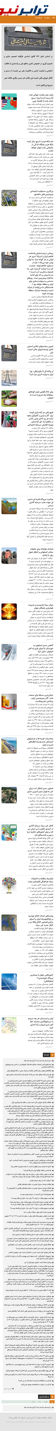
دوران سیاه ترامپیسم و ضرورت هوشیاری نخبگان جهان (40, 606)
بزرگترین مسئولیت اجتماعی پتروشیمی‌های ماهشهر (41, 193)
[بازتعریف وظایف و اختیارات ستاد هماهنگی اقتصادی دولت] (9, 893)
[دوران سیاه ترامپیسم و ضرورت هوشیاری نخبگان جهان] (9, 619)
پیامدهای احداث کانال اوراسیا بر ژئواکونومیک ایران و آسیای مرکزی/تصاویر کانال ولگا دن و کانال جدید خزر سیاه (40, 920)
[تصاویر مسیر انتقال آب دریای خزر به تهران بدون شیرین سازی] (9, 802)
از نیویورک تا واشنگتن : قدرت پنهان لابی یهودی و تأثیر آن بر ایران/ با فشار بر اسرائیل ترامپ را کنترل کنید (29, 1257)
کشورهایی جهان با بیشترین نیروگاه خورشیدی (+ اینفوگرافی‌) (41, 978)
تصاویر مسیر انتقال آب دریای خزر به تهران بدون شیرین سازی (40, 790)
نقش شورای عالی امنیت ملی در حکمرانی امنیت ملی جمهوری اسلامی (29, 1252)
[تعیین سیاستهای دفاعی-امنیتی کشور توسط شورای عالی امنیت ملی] (9, 360)
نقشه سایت (41, 1417)
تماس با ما (13, 1417)
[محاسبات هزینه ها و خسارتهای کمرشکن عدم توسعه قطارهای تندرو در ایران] (9, 753)
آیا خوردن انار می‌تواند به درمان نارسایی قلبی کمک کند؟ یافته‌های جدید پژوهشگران (31, 1312)
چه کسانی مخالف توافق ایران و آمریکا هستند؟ (37, 1170)
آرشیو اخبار (8, 1388)
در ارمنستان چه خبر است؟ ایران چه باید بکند (37, 1060)
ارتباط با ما (38, 17)
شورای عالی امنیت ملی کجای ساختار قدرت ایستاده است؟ (33, 1248)
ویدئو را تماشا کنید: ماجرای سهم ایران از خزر (37, 1262)
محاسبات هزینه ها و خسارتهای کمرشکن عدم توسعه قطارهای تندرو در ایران (40, 742)
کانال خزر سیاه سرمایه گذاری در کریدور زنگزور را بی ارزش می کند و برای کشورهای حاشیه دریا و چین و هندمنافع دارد (40, 830)
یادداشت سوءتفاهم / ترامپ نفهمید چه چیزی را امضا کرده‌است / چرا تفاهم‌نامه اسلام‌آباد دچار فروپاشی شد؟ (31, 1161)
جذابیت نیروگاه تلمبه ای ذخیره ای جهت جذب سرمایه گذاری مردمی (40, 502)
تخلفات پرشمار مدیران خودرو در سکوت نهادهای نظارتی (34, 1184)
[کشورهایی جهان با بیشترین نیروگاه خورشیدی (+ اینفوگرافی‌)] (9, 989)
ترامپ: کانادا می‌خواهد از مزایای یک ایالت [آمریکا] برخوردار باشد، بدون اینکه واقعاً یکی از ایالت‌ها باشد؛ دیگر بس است (29, 1306)
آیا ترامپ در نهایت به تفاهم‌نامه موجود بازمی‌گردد (36, 1384)
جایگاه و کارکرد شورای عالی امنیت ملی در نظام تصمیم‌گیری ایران (31, 1102)
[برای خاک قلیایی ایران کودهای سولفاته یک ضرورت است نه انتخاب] (9, 406)
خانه (53, 17)
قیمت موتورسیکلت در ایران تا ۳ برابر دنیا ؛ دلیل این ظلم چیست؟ (31, 1198)
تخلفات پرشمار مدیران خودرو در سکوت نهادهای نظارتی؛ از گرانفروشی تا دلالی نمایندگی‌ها (30, 1189)
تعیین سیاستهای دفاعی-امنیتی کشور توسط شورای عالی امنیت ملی (40, 349)
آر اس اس (31, 1417)
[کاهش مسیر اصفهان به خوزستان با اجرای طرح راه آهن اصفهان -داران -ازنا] (9, 659)
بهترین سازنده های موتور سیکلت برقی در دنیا (38, 1212)
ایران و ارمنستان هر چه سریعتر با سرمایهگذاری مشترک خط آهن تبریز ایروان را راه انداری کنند (40, 1023)
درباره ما (47, 17)
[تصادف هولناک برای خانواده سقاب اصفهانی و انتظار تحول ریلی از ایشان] (9, 563)
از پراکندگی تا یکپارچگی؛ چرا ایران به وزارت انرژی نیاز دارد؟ (41, 373)
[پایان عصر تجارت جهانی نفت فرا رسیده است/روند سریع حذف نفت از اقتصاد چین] (9, 109)
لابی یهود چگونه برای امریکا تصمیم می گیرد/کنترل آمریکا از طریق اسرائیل (29, 1370)
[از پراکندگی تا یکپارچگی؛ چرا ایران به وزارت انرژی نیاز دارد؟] (9, 385)
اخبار (50, 1417)
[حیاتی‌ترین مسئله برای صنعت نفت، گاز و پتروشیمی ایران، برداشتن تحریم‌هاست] (9, 709)
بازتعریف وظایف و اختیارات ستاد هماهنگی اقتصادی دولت (40, 880)
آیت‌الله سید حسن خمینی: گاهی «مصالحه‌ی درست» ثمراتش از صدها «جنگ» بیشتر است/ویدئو (30, 1155)
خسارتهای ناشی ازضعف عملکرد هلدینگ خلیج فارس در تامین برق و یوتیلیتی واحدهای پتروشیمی (29, 1065)
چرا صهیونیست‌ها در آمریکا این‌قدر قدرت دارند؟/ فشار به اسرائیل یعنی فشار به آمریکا (29, 1375)
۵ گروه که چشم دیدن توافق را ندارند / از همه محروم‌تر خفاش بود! (31, 1166)
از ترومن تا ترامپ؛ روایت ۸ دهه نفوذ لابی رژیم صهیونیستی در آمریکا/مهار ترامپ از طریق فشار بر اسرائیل (29, 1365)
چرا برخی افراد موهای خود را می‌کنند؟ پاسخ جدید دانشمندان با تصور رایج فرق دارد (30, 1075)
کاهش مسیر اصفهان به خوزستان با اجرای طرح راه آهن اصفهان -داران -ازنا (40, 648)
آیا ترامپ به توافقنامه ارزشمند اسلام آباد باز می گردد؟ (34, 1380)
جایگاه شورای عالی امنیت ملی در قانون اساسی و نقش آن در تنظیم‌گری (30, 1244)
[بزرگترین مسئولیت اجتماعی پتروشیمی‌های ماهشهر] (9, 205)
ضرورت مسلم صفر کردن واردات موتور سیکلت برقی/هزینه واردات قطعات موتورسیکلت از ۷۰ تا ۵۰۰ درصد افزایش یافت (30, 1223)
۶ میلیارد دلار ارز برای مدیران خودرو (41, 1180)
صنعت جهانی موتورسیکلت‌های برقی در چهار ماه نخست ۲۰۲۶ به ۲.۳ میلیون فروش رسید (29, 1217)
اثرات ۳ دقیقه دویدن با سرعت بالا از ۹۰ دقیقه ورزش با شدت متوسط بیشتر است (29, 1291)
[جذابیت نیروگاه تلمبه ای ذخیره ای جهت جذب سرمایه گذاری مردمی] (9, 513)
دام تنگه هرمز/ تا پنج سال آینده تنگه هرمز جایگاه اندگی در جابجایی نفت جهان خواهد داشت (40, 146)
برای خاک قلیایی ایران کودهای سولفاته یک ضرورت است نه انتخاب (40, 395)
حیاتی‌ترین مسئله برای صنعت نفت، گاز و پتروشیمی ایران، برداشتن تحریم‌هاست (41, 698)
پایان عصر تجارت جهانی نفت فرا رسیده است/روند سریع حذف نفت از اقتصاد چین (41, 98)
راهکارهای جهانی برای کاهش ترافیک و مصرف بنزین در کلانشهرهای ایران (29, 1070)
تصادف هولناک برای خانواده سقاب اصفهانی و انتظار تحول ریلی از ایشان (41, 552)
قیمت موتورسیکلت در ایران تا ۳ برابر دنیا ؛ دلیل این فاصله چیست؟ (31, 1208)
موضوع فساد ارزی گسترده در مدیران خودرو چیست (36, 1194)
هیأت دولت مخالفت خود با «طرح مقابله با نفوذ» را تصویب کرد (32, 1234)
